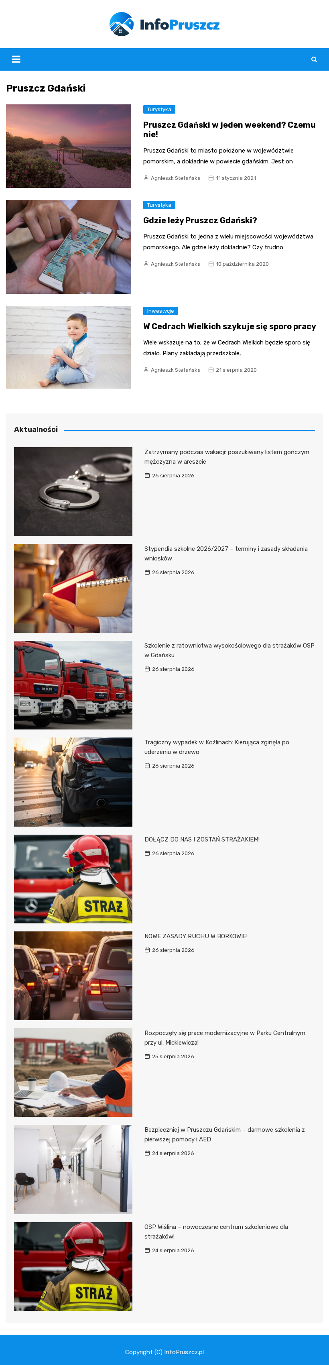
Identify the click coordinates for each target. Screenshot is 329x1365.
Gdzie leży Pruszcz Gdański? (200, 220)
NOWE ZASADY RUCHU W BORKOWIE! (196, 936)
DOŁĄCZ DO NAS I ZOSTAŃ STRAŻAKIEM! (202, 839)
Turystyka (159, 109)
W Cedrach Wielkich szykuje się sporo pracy (229, 326)
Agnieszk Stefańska (176, 178)
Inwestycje (160, 311)
